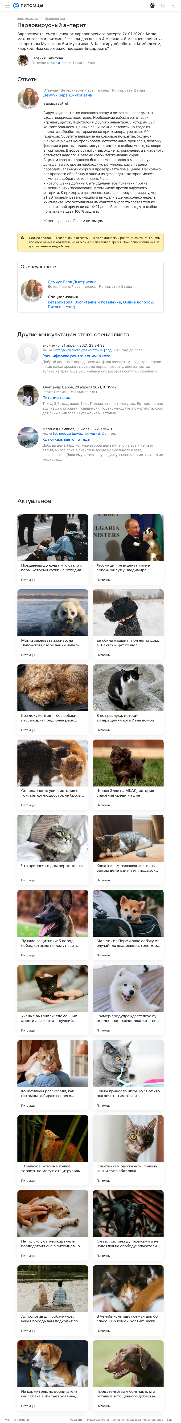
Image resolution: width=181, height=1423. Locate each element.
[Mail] (16, 5)
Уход (70, 306)
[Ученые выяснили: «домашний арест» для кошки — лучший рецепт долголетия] (52, 1000)
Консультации (27, 18)
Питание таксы (56, 398)
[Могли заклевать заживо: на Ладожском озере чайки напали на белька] (52, 624)
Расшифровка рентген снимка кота (76, 356)
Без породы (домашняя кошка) (76, 433)
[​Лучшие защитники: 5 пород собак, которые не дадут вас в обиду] (52, 925)
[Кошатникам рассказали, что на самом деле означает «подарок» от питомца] (128, 850)
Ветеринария (55, 18)
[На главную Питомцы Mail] (31, 5)
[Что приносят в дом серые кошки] (52, 850)
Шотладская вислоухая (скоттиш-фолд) (82, 350)
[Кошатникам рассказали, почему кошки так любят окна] (128, 1150)
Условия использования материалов (138, 1419)
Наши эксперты (98, 1419)
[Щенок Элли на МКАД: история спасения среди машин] (128, 775)
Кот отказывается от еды (66, 439)
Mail (7, 1419)
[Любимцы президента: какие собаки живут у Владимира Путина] (128, 549)
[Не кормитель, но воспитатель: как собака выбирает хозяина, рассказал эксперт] (52, 1375)
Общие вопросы (138, 302)
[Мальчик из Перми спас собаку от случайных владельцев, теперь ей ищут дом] (128, 925)
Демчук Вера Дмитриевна (67, 95)
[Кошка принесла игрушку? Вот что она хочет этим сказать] (128, 1075)
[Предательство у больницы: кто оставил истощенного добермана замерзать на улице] (128, 1375)
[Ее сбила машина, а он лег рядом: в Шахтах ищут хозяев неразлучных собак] (128, 624)
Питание (56, 306)
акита (62, 63)
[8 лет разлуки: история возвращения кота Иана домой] (128, 699)
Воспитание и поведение (97, 302)
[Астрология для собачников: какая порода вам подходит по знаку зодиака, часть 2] (52, 1300)
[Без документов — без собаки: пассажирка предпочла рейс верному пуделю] (52, 699)
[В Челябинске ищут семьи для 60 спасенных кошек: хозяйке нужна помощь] (128, 1300)
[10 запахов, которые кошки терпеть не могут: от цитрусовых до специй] (52, 1150)
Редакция (76, 1419)
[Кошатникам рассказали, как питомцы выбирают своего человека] (52, 1075)
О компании (22, 1419)
